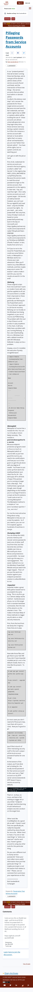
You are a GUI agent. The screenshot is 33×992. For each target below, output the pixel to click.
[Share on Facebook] (18, 53)
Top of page (26, 964)
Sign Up (27, 3)
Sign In (20, 3)
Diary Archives (11, 973)
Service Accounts (11, 893)
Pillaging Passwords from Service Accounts (16, 40)
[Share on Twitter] (24, 53)
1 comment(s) (11, 65)
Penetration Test (19, 891)
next (13, 19)
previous (7, 19)
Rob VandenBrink (21, 13)
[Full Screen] (12, 53)
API (19, 980)
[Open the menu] (30, 8)
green (13, 8)
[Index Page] (6, 2)
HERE (8, 24)
